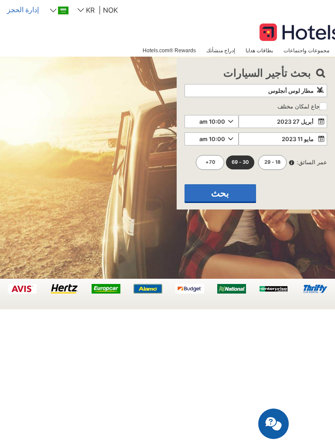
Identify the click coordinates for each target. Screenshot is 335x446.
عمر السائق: (312, 162)
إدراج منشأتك (220, 50)
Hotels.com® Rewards (169, 50)
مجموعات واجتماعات (306, 50)
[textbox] (256, 90)
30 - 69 (240, 162)
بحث (220, 193)
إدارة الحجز (23, 9)
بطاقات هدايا (259, 50)
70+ (210, 162)
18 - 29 (272, 162)
